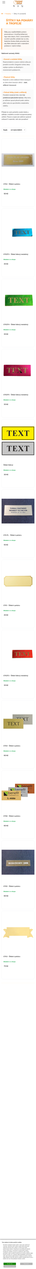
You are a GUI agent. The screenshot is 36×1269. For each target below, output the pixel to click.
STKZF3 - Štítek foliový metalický (15, 254)
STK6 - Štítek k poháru (11, 816)
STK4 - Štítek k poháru (11, 746)
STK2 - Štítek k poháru (11, 184)
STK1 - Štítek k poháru (11, 605)
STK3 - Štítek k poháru (11, 956)
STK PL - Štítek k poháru (12, 535)
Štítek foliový (8, 465)
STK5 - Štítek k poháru (11, 886)
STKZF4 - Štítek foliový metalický (15, 324)
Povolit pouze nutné (10, 1266)
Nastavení (26, 1263)
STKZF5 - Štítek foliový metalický (15, 395)
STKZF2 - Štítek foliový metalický (15, 676)
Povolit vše (9, 1263)
